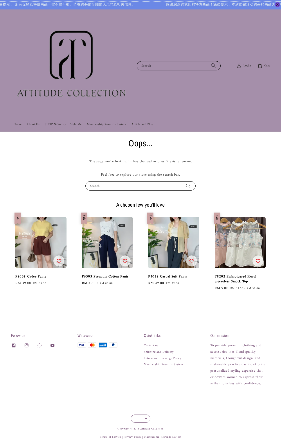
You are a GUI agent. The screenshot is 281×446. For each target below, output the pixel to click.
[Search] (213, 65)
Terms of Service (110, 436)
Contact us (151, 346)
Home (18, 124)
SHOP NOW (53, 125)
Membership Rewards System (106, 124)
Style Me (76, 124)
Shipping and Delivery (159, 352)
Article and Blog (142, 124)
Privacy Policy (132, 436)
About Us (33, 124)
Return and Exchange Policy (162, 358)
